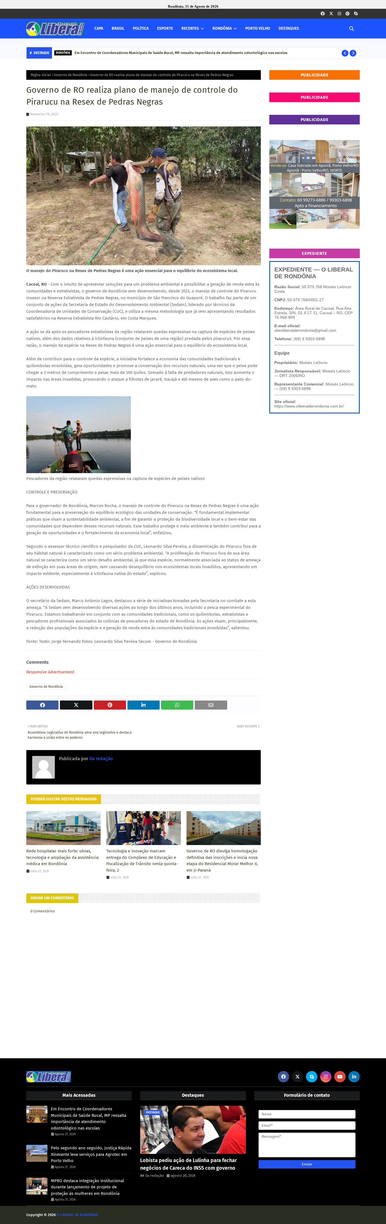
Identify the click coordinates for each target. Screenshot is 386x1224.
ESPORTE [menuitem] (165, 28)
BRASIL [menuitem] (118, 28)
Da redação (100, 758)
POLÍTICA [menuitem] (141, 28)
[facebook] (322, 14)
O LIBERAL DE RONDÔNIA (77, 1215)
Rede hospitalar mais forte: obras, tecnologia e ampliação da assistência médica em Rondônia (62, 857)
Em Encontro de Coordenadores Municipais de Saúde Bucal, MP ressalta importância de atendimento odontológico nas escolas (88, 1118)
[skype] (356, 14)
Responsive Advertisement (50, 672)
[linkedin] (354, 1076)
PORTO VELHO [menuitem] (257, 28)
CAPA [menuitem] (98, 28)
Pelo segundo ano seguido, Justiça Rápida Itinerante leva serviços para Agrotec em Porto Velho (155, 53)
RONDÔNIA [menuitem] (222, 28)
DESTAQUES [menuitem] (289, 28)
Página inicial (41, 75)
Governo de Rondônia (70, 75)
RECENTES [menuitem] (190, 28)
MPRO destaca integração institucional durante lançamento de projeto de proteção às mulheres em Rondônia (87, 1187)
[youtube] (340, 1076)
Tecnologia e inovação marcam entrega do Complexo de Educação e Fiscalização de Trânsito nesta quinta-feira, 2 (142, 860)
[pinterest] (347, 14)
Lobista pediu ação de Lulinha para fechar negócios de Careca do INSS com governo (188, 1164)
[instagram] (339, 14)
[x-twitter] (331, 14)
